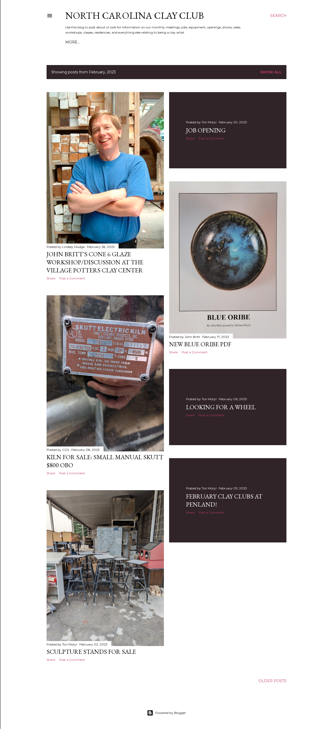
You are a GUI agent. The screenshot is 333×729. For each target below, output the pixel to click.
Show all (271, 72)
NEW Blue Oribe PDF (200, 344)
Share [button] (51, 278)
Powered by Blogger (170, 713)
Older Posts (272, 681)
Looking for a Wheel (221, 407)
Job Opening (206, 130)
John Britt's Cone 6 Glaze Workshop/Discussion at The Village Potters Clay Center (95, 262)
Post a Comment (72, 278)
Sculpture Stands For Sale (91, 652)
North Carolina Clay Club (134, 15)
